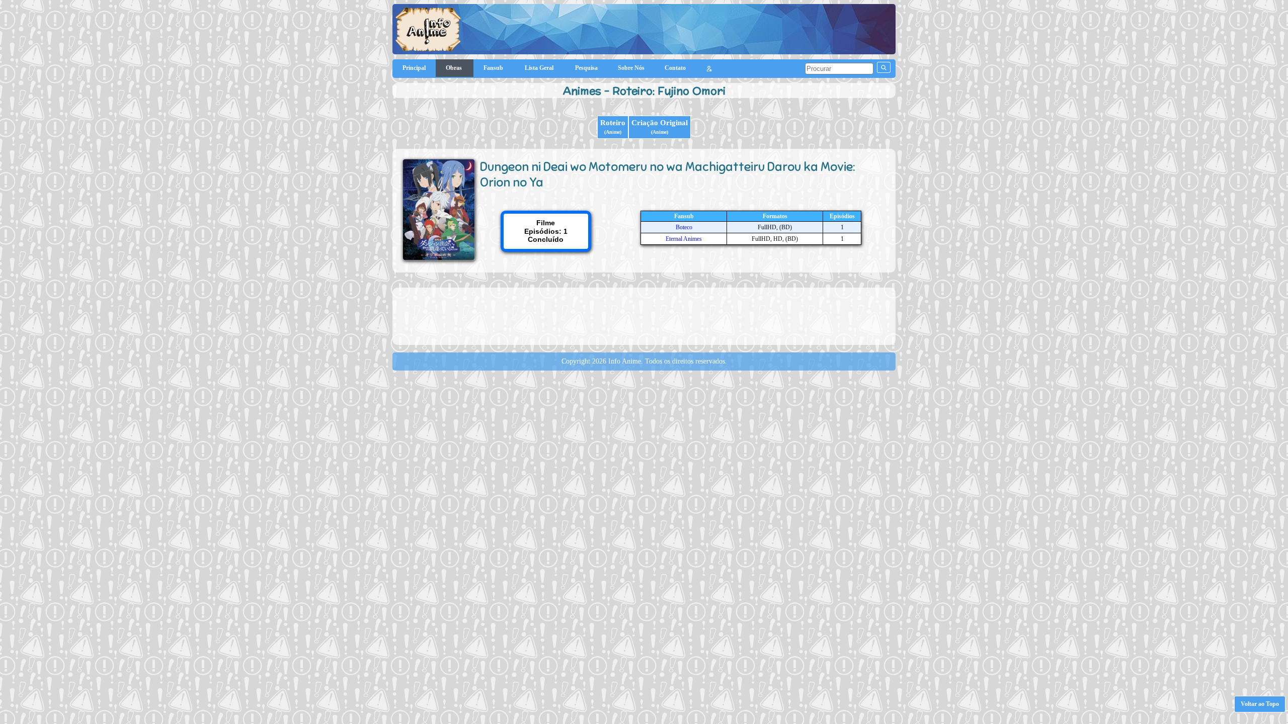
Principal (414, 67)
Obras (454, 67)
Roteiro (612, 127)
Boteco (684, 227)
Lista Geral (540, 67)
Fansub (494, 67)
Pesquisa (586, 67)
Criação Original (659, 127)
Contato (675, 67)
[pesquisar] (884, 67)
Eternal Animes (684, 238)
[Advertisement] (644, 315)
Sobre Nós (631, 67)
